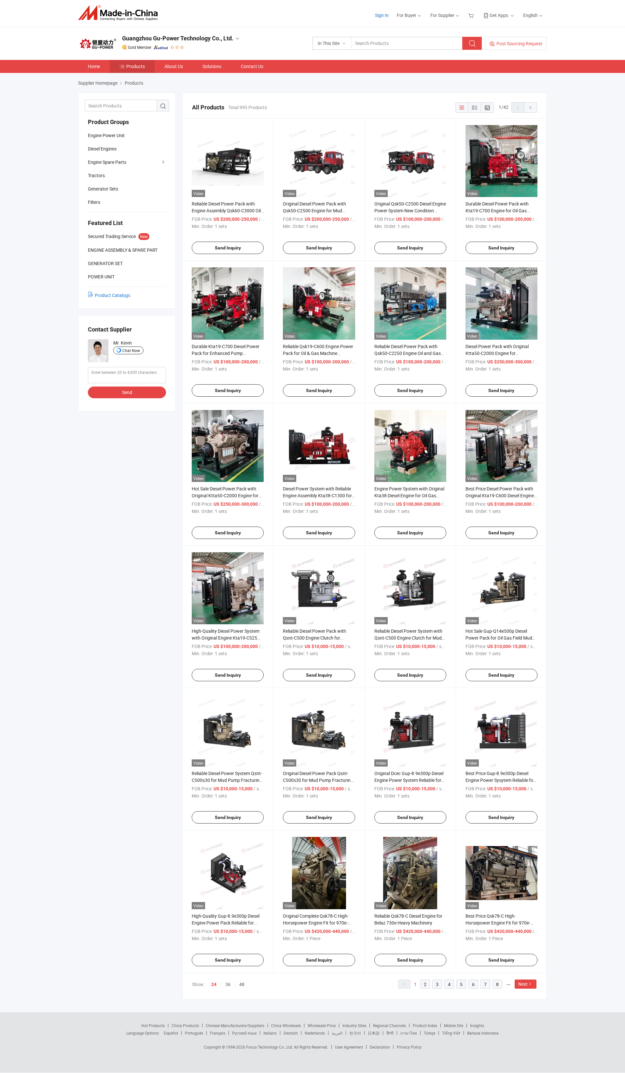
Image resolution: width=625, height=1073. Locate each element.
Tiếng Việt (451, 1033)
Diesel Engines (102, 149)
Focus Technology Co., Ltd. (270, 1047)
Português (194, 1033)
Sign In (382, 15)
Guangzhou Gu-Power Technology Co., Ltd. (177, 38)
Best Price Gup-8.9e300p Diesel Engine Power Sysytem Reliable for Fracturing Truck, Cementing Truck (500, 780)
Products (135, 66)
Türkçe (429, 1033)
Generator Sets (103, 189)
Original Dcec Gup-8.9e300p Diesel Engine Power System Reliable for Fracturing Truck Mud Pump (408, 780)
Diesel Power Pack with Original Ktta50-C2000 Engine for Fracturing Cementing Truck (497, 353)
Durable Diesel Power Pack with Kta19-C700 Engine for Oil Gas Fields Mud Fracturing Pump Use (498, 210)
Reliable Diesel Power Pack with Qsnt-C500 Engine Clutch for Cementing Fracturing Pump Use (315, 638)
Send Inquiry (228, 247)
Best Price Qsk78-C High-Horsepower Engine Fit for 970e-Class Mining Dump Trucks (497, 923)
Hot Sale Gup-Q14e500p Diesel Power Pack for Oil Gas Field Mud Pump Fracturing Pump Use (498, 638)
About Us (173, 66)
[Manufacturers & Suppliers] (120, 13)
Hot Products (153, 1025)
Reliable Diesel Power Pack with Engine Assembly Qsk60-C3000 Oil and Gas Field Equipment (226, 210)
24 (213, 984)
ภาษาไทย (408, 1033)
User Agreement (349, 1047)
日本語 (374, 1033)
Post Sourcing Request (519, 43)
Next (523, 984)
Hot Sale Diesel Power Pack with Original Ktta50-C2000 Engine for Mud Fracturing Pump (225, 495)
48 (241, 984)
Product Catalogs (112, 295)
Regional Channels (389, 1025)
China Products (185, 1025)
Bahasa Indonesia (483, 1033)
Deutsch (291, 1033)
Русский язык (244, 1033)
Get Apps (499, 15)
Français (217, 1033)
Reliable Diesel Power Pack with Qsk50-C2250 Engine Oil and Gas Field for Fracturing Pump (407, 353)
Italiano (270, 1033)
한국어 (355, 1033)
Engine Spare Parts (107, 162)
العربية (337, 1033)
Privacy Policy (409, 1047)
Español (171, 1033)
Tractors (96, 175)
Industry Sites (354, 1025)
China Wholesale (286, 1025)
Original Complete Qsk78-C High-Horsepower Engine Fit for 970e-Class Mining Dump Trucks (316, 923)
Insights (477, 1025)
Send (127, 392)
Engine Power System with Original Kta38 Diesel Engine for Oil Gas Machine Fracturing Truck (409, 495)
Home (94, 66)
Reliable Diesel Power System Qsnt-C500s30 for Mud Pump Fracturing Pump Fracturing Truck (227, 780)
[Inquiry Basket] (471, 15)
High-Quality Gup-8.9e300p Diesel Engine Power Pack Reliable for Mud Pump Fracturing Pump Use (225, 923)
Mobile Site (453, 1025)
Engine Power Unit (106, 135)
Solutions (211, 66)
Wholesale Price (322, 1025)
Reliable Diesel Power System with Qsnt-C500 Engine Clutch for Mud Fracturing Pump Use (408, 638)
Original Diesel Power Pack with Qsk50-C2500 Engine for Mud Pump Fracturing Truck (314, 210)
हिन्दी (390, 1033)
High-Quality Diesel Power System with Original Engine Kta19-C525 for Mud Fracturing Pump (225, 638)
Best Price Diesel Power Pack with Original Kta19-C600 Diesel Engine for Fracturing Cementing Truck (499, 495)
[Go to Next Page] (530, 107)
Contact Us (252, 66)
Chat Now (131, 350)
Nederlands (315, 1033)
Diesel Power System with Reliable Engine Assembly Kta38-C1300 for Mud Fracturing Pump (317, 495)
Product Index (425, 1025)
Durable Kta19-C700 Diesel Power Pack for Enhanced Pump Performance (225, 353)
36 (227, 984)
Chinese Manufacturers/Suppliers (235, 1025)
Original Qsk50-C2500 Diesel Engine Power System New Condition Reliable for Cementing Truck (410, 210)
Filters (94, 202)
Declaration (380, 1047)
